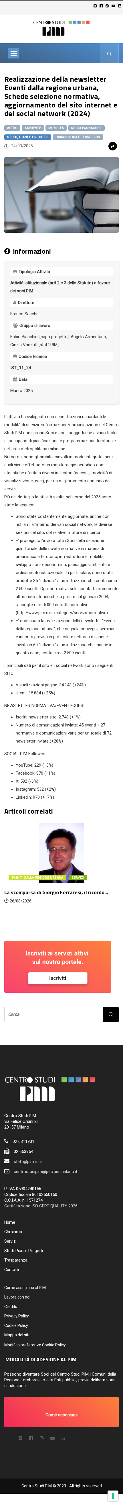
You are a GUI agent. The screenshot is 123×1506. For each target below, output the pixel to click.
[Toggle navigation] (13, 53)
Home (9, 1222)
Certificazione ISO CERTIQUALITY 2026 (41, 1206)
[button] (61, 1412)
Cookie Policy (16, 1325)
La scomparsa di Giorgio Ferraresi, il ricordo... (56, 892)
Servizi (10, 1241)
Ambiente (33, 128)
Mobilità (56, 128)
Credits (10, 1306)
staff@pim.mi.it (28, 1161)
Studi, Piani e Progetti (27, 137)
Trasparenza (15, 1260)
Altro (12, 128)
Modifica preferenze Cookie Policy (35, 1345)
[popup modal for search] (109, 53)
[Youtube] (114, 6)
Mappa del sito (17, 1335)
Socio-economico (86, 128)
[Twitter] (96, 6)
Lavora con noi (17, 1297)
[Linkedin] (120, 6)
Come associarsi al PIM (25, 1287)
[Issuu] (63, 1438)
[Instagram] (108, 6)
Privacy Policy (16, 1316)
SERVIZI (78, 878)
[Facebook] (102, 6)
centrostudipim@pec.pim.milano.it (45, 1171)
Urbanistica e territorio (77, 137)
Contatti (11, 1269)
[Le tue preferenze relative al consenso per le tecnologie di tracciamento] (113, 1496)
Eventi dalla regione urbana (37, 878)
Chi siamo (13, 1231)
